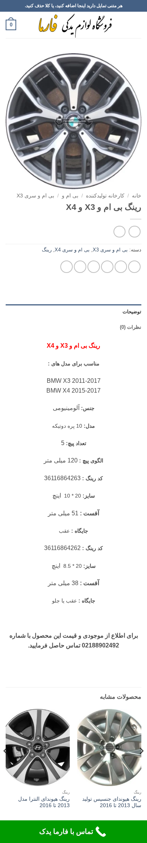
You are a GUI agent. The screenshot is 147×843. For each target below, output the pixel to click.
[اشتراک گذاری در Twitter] (107, 266)
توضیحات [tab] (131, 311)
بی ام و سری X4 (72, 250)
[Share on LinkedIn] (66, 266)
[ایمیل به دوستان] (93, 266)
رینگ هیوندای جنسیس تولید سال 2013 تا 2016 (111, 802)
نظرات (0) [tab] (130, 327)
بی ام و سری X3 (35, 196)
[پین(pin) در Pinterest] (80, 266)
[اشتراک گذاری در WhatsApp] (134, 266)
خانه (136, 196)
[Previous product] (119, 231)
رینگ (47, 250)
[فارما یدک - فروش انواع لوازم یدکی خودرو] (74, 25)
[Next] (6, 766)
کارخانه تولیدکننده (105, 196)
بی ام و (70, 196)
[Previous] (140, 766)
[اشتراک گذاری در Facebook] (121, 266)
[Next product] (134, 231)
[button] (136, 24)
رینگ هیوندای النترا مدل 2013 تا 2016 (44, 802)
